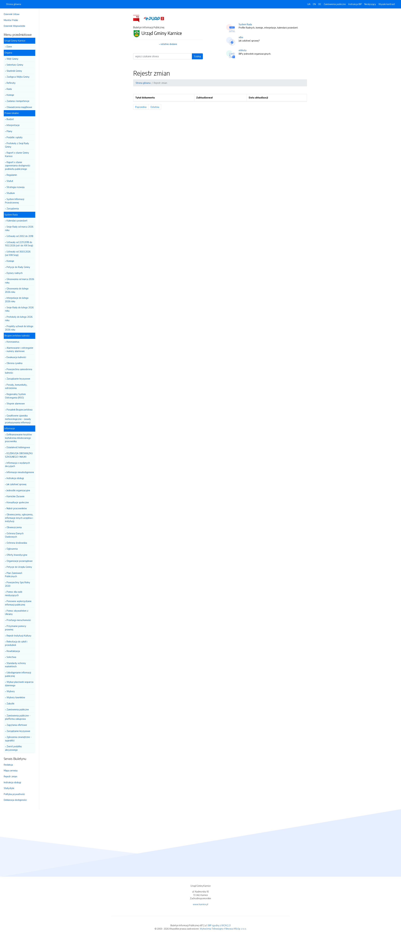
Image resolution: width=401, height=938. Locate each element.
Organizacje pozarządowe (20, 560)
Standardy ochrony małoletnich (15, 665)
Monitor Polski (11, 20)
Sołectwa (11, 657)
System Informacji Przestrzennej (14, 201)
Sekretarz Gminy (15, 64)
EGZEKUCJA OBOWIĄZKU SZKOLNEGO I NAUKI (19, 455)
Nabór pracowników (17, 508)
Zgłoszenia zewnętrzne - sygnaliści (18, 739)
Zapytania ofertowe (17, 724)
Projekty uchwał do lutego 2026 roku (19, 328)
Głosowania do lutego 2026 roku (17, 290)
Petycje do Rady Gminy (18, 267)
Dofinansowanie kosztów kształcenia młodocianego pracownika (18, 438)
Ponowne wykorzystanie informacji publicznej (18, 603)
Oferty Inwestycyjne (17, 554)
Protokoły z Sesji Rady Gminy (17, 145)
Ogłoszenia (12, 548)
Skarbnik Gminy (14, 70)
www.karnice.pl (200, 904)
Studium (11, 193)
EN (314, 4)
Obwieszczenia (14, 527)
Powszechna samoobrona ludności (18, 371)
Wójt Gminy (12, 58)
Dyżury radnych (15, 273)
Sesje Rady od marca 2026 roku (19, 228)
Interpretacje (13, 125)
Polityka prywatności (14, 794)
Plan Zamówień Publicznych (13, 575)
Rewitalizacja (13, 651)
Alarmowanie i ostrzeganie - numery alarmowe (19, 349)
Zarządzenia (13, 208)
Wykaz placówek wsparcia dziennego (19, 683)
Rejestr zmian (10, 776)
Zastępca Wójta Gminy (18, 76)
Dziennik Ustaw (11, 14)
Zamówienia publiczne (18, 709)
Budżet (10, 119)
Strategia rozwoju (16, 187)
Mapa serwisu (11, 770)
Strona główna (13, 4)
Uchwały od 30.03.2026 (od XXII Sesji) (17, 253)
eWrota (242, 50)
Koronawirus (13, 341)
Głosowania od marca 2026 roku (19, 281)
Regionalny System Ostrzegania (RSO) (15, 396)
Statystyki (9, 788)
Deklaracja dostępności (15, 799)
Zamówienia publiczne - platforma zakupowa (17, 717)
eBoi (241, 37)
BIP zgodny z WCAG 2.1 (219, 925)
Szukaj (197, 56)
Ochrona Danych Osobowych (14, 535)
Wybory (11, 691)
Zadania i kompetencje (18, 101)
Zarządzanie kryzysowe (18, 378)
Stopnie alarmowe (16, 403)
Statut (10, 180)
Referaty (11, 82)
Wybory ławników (16, 697)
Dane (9, 46)
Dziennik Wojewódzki (14, 25)
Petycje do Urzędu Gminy (19, 566)
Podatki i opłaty (15, 137)
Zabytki (10, 703)
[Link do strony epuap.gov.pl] (154, 18)
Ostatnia (155, 106)
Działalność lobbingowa (18, 447)
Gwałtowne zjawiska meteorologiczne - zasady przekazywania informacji (18, 419)
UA (308, 4)
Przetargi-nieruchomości (19, 620)
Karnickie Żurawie (15, 496)
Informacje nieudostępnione (20, 472)
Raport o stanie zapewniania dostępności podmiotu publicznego (17, 165)
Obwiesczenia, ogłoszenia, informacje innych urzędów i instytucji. (19, 518)
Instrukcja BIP (355, 4)
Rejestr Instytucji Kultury (19, 635)
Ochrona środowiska (17, 542)
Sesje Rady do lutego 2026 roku (19, 309)
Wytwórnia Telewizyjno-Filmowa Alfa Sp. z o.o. (223, 928)
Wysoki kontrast (386, 4)
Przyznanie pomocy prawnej (15, 628)
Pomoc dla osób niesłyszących (13, 593)
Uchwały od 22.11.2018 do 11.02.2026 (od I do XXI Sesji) (19, 244)
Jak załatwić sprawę (16, 484)
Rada (9, 88)
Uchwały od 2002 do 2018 (20, 236)
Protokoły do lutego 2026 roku (18, 318)
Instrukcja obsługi (15, 478)
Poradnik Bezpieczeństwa (19, 409)
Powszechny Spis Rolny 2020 (17, 584)
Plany (9, 131)
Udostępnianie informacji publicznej (18, 674)
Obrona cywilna (14, 363)
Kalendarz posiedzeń (17, 220)
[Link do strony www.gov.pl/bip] (138, 18)
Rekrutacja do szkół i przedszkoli (16, 643)
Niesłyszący (370, 4)
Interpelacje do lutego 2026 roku (17, 299)
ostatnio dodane (169, 44)
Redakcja (8, 764)
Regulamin (12, 174)
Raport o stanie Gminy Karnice (17, 154)
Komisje (10, 94)
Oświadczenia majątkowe (19, 107)
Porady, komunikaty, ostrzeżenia (16, 386)
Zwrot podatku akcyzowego (13, 748)
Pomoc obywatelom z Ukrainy (16, 612)
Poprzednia (141, 106)
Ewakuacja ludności (16, 357)
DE (319, 4)
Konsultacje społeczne (18, 502)
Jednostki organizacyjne (18, 490)
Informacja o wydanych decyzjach (17, 464)
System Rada (245, 24)
